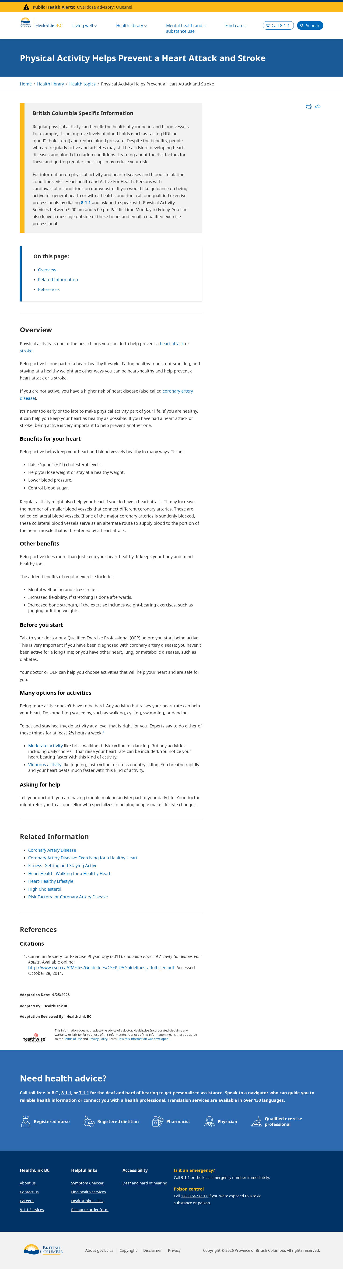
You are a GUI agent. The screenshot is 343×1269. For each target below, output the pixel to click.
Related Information (58, 279)
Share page (317, 106)
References (49, 289)
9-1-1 (185, 1177)
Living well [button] (82, 25)
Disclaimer (152, 1250)
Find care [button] (234, 25)
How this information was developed (142, 1039)
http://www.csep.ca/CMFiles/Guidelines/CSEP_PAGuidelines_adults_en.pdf (101, 967)
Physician (227, 1121)
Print (308, 106)
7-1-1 (84, 1092)
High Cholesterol (44, 889)
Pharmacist (178, 1121)
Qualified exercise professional (283, 1121)
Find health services (88, 1192)
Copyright (128, 1250)
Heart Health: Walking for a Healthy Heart (69, 873)
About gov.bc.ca (99, 1250)
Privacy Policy (98, 1039)
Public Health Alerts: (54, 7)
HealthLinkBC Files (87, 1200)
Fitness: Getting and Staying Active (62, 865)
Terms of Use (73, 1039)
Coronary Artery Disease (52, 850)
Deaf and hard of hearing (144, 1183)
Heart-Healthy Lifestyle (50, 881)
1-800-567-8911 (194, 1195)
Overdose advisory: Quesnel (104, 7)
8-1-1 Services (32, 1209)
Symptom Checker (87, 1183)
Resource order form (89, 1209)
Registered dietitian (118, 1121)
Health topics (82, 84)
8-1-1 (281, 25)
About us (28, 1183)
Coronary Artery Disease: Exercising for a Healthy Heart (82, 858)
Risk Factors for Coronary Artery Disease (68, 897)
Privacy (174, 1250)
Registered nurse (52, 1121)
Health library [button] (129, 25)
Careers (27, 1200)
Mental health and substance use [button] (184, 28)
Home (26, 84)
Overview (47, 270)
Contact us (29, 1192)
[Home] (41, 22)
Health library (50, 84)
